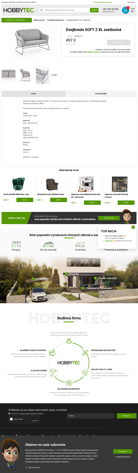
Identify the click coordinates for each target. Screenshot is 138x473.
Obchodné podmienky (8, 2)
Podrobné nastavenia (122, 457)
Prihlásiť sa (127, 416)
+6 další (54, 75)
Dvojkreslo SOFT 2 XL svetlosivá (78, 20)
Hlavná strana (39, 20)
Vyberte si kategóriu (15, 20)
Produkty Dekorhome (55, 20)
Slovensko (131, 2)
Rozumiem (123, 451)
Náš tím (33, 2)
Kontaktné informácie (23, 2)
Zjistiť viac (109, 218)
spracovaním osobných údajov (31, 414)
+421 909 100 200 (110, 9)
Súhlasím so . (27, 414)
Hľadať (94, 10)
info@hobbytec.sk (108, 11)
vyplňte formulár (93, 52)
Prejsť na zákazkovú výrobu (102, 2)
